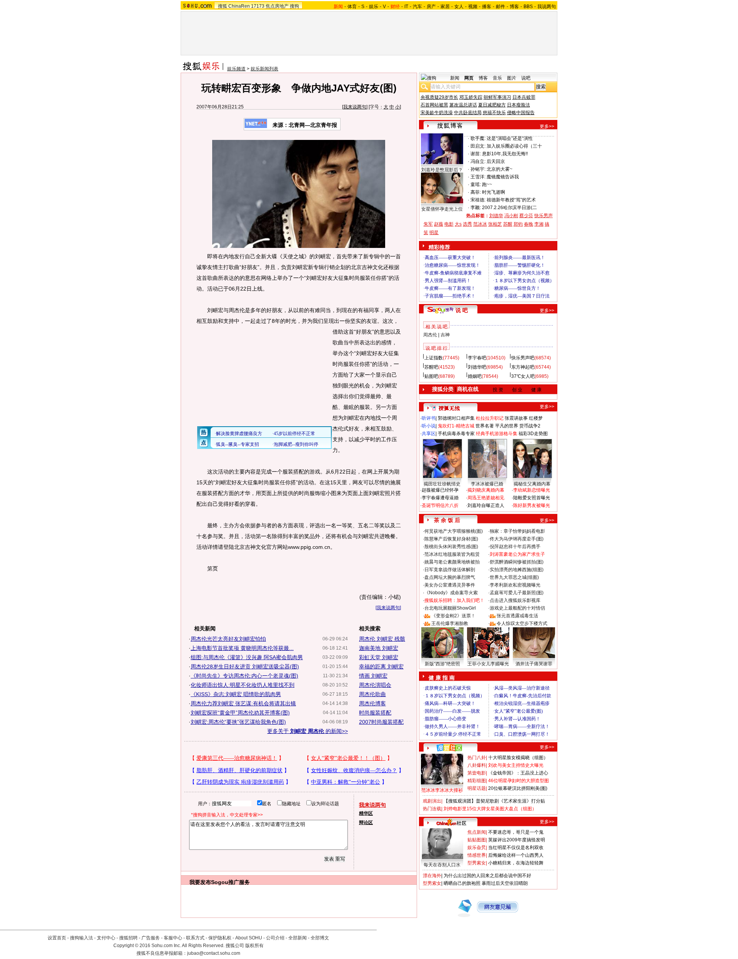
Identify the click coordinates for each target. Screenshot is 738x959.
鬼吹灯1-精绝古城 (456, 426)
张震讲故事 (516, 418)
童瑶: (475, 184)
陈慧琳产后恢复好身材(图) (451, 539)
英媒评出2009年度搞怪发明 (516, 840)
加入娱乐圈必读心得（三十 (514, 146)
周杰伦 (430, 334)
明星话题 (476, 788)
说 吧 (461, 310)
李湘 (539, 224)
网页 (469, 78)
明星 (434, 232)
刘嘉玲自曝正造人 (485, 505)
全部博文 (320, 938)
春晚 (528, 224)
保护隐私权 (219, 938)
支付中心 (106, 938)
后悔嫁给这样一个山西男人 (516, 855)
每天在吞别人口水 (442, 865)
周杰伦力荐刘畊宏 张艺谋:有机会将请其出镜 (243, 703)
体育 (352, 6)
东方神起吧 (522, 367)
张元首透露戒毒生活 (517, 615)
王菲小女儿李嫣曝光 (488, 663)
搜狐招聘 (128, 938)
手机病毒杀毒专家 (456, 433)
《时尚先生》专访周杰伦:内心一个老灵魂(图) (244, 676)
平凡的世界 (506, 426)
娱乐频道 (236, 68)
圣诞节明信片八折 (440, 505)
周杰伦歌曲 (372, 694)
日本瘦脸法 (518, 105)
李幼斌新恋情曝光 (531, 490)
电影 (449, 224)
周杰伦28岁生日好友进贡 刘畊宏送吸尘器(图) (245, 666)
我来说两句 (354, 107)
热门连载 (432, 808)
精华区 (366, 813)
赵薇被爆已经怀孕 (440, 490)
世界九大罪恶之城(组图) (514, 577)
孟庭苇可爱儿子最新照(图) (517, 592)
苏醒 (507, 224)
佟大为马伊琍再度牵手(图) (517, 539)
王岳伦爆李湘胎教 (449, 623)
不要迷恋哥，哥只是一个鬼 (516, 832)
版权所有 (254, 945)
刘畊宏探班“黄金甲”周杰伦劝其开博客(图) (240, 713)
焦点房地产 (277, 6)
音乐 (497, 78)
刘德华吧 (477, 367)
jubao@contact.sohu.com (213, 953)
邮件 (500, 6)
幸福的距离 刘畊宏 (381, 666)
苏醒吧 (431, 367)
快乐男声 (543, 215)
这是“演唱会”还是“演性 (510, 138)
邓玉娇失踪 (470, 97)
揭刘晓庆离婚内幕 (485, 490)
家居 (445, 6)
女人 (459, 6)
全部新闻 (297, 938)
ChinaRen (239, 6)
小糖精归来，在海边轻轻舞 (516, 863)
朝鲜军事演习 (497, 97)
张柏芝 (495, 224)
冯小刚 (511, 215)
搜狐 (222, 6)
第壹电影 (476, 773)
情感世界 (476, 855)
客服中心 (173, 938)
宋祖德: (477, 200)
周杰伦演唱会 (375, 685)
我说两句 (546, 6)
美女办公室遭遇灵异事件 (449, 585)
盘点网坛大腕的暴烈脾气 (449, 577)
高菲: (475, 192)
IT (406, 6)
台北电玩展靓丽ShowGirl (450, 608)
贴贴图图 (476, 840)
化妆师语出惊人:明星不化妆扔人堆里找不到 (242, 685)
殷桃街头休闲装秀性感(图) (451, 546)
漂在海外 (432, 875)
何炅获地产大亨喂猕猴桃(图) (453, 531)
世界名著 (484, 426)
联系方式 (195, 938)
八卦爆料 (476, 765)
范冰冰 (480, 224)
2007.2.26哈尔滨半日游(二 (509, 207)
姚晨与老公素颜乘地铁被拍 (452, 562)
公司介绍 (275, 938)
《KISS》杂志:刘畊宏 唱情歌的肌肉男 (236, 694)
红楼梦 (536, 418)
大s (458, 224)
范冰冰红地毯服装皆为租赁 (452, 554)
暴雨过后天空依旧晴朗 (505, 883)
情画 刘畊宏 (373, 676)
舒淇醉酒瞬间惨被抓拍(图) (517, 562)
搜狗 (294, 6)
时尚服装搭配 (375, 713)
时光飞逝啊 (493, 192)
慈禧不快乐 (494, 112)
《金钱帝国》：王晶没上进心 (518, 773)
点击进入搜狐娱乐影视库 (515, 600)
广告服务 (150, 938)
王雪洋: (477, 177)
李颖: (475, 207)
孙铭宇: (477, 169)
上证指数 (433, 358)
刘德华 (496, 215)
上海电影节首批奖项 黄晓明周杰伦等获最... (242, 648)
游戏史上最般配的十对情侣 (517, 608)
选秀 (467, 224)
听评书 (428, 418)
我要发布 (200, 882)
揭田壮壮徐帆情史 (442, 484)
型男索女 (476, 863)
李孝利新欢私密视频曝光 (515, 585)
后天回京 (496, 161)
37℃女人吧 (523, 376)
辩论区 (366, 822)
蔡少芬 (526, 215)
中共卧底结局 (468, 112)
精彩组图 (476, 780)
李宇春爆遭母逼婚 (440, 497)
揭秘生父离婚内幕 (532, 484)
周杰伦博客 (372, 703)
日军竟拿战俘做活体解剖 (449, 569)
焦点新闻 (476, 832)
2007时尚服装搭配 (381, 722)
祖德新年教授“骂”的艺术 (511, 200)
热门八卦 (476, 757)
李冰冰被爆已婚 (487, 484)
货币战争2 (529, 426)
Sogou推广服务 (230, 882)
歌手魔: (477, 138)
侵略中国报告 (521, 112)
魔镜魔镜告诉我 (503, 177)
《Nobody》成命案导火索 (451, 592)
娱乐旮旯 (476, 847)
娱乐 (373, 6)
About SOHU (248, 938)
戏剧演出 (432, 801)
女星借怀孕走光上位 (442, 209)
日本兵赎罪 (523, 97)
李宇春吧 (477, 358)
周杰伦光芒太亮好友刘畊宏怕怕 (228, 639)
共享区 (428, 433)
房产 (431, 6)
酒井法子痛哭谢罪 (533, 663)
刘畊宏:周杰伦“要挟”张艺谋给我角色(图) (238, 722)
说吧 (525, 78)
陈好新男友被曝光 (531, 505)
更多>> (547, 126)
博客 (514, 6)
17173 (257, 6)
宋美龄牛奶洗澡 (437, 112)
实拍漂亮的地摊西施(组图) (517, 569)
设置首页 (57, 938)
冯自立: (477, 161)
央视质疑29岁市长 (439, 97)
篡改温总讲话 (463, 105)
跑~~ (487, 184)
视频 (472, 6)
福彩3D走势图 (533, 433)
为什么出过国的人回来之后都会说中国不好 (487, 875)
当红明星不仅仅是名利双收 (516, 847)
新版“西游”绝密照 (442, 663)
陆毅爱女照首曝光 (531, 497)
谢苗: (475, 153)
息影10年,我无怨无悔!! (505, 153)
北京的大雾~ (499, 169)
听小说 (428, 426)
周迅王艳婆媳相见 (485, 497)
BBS (528, 6)
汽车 (417, 6)
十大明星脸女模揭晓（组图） (518, 757)
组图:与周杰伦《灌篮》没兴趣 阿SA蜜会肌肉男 (247, 657)
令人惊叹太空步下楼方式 (522, 623)
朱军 (428, 224)
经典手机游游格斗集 (496, 433)
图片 (511, 78)
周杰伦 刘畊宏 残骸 (382, 639)
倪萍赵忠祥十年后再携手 (515, 546)
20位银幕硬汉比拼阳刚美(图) (517, 788)
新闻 (454, 78)
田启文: (477, 146)
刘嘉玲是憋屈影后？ (442, 170)
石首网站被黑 (434, 105)
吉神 (445, 334)
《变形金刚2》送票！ (453, 615)
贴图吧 (431, 376)
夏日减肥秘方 (492, 105)
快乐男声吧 (522, 358)
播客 (486, 6)
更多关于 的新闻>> (307, 731)
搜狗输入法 (81, 938)
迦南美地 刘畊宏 (378, 648)
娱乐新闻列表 (264, 68)
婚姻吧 (475, 376)
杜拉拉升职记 (490, 418)
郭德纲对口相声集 (456, 418)
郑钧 (518, 224)
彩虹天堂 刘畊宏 (378, 657)
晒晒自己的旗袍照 (462, 883)
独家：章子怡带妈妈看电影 (517, 531)
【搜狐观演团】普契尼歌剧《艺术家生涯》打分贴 (494, 801)
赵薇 (438, 224)
